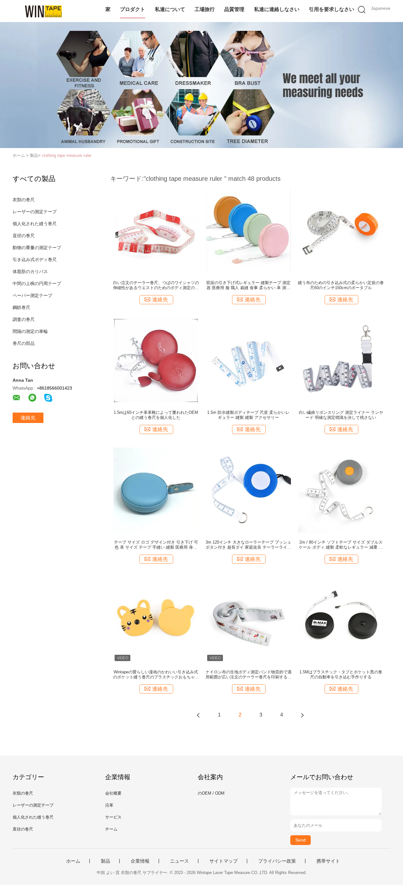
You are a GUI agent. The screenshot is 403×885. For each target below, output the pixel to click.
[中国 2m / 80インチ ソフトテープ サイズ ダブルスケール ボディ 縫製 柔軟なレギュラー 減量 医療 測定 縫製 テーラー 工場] (340, 490)
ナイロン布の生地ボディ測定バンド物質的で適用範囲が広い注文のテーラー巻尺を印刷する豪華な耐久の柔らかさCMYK (249, 675)
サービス (113, 817)
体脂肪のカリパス (30, 271)
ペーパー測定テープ (32, 295)
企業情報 (140, 861)
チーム (111, 829)
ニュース (179, 861)
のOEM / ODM (211, 793)
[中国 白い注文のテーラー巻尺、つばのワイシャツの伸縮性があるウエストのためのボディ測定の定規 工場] (155, 230)
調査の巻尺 (24, 319)
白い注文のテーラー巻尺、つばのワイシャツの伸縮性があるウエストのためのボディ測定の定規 (156, 285)
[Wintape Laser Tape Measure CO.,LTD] (43, 11)
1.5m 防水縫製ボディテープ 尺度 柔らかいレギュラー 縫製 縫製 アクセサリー (248, 415)
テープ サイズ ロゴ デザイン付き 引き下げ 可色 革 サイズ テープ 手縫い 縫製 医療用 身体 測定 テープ (156, 545)
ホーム (73, 861)
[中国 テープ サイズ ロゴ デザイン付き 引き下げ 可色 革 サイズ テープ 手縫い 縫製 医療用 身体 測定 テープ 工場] (155, 490)
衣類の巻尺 (24, 199)
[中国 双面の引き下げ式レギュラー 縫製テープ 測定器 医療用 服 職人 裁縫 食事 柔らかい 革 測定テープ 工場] (248, 230)
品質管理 (234, 9)
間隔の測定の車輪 (30, 331)
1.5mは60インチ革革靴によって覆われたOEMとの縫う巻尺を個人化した (156, 415)
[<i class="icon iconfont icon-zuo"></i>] (198, 714)
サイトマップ (223, 861)
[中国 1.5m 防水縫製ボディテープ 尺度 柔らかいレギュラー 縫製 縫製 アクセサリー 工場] (248, 360)
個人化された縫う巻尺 (35, 223)
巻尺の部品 (24, 343)
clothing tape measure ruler (66, 155)
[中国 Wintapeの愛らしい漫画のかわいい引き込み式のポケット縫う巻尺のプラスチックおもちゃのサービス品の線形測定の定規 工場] (155, 619)
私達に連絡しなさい (276, 9)
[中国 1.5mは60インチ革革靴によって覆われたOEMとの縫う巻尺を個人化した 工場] (155, 360)
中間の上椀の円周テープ (37, 283)
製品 (105, 861)
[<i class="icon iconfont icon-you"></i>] (302, 714)
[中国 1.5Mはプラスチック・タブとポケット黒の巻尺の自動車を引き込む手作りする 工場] (340, 619)
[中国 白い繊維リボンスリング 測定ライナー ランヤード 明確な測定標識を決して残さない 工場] (340, 360)
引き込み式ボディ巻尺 (35, 259)
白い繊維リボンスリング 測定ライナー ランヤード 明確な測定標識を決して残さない (341, 415)
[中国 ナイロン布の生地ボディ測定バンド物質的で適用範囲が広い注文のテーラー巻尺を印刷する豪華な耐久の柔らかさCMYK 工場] (248, 619)
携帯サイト (328, 861)
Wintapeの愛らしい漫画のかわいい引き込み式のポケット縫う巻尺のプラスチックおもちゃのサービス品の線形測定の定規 (156, 675)
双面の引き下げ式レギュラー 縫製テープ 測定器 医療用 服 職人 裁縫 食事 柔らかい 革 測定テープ (248, 285)
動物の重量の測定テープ (37, 247)
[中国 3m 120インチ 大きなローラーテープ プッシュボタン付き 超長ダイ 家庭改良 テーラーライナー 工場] (248, 490)
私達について (170, 9)
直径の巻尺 (24, 235)
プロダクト (132, 9)
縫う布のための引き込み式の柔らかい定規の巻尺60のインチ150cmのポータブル (341, 285)
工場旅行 (205, 9)
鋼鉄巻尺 (21, 307)
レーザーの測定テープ (35, 211)
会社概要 (113, 793)
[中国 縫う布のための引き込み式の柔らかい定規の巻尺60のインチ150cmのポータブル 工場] (340, 230)
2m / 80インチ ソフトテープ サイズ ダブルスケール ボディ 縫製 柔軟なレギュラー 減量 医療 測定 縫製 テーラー (341, 545)
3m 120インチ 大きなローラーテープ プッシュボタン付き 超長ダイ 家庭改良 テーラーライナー (248, 545)
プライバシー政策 (277, 861)
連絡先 (28, 417)
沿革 (109, 805)
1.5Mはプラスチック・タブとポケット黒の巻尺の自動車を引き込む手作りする (340, 674)
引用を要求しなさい (331, 9)
